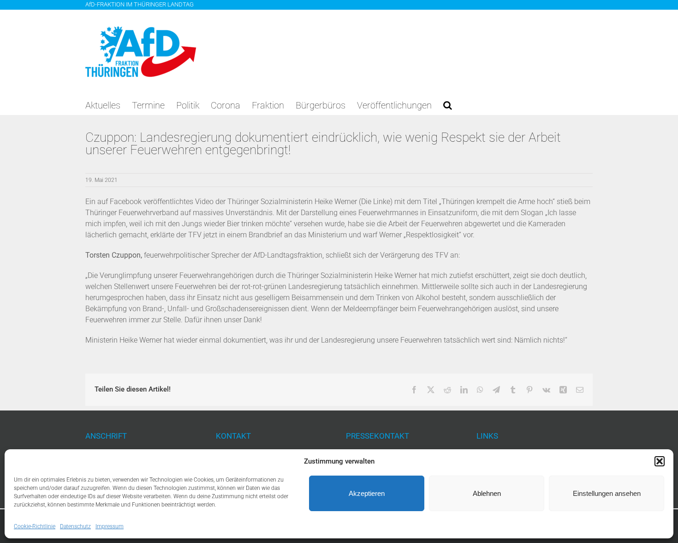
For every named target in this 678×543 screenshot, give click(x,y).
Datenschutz (75, 526)
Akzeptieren (367, 493)
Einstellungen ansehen (607, 493)
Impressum (109, 526)
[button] (659, 461)
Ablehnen (487, 493)
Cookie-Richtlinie (34, 526)
